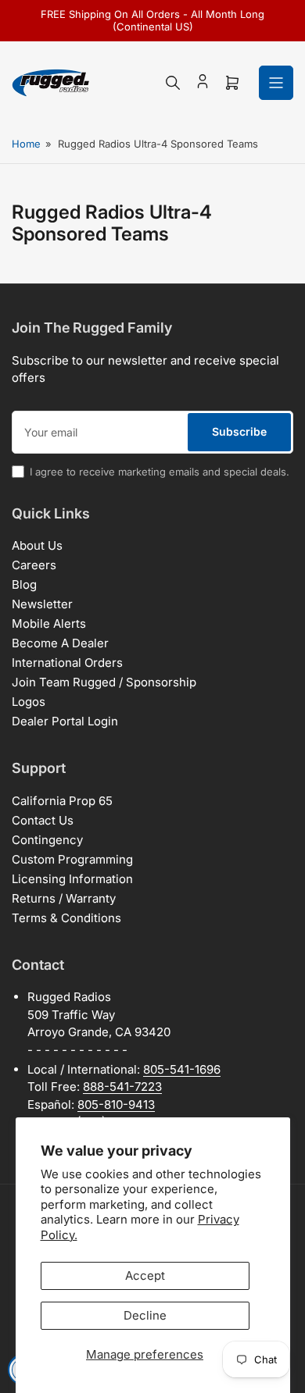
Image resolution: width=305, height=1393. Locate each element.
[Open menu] (276, 83)
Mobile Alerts (49, 623)
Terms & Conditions (66, 917)
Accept (145, 1275)
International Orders (67, 662)
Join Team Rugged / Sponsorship (104, 682)
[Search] (173, 83)
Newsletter (42, 604)
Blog (24, 584)
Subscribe (239, 431)
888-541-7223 (122, 1086)
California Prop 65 (62, 800)
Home (26, 143)
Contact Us (43, 820)
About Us (37, 545)
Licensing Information (72, 878)
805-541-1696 (182, 1069)
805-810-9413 (116, 1104)
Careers (34, 565)
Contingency (47, 839)
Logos (28, 701)
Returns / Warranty (64, 898)
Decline (145, 1315)
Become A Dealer (60, 643)
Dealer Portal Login (65, 721)
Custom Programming (72, 859)
